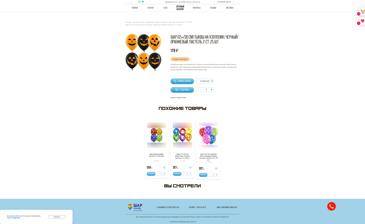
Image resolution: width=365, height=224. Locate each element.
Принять (57, 217)
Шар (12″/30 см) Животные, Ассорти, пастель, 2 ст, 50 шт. (182, 156)
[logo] (135, 204)
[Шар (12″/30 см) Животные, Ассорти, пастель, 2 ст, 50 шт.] (182, 136)
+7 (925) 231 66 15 (200, 207)
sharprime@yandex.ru (229, 207)
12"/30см (156, 161)
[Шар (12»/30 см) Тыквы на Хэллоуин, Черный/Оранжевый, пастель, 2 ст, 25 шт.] (143, 52)
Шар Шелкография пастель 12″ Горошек (156, 155)
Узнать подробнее (13, 218)
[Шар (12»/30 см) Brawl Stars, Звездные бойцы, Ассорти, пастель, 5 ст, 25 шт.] (209, 136)
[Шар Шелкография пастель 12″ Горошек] (156, 136)
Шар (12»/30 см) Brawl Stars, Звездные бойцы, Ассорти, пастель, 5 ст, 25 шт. (208, 157)
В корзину (184, 89)
